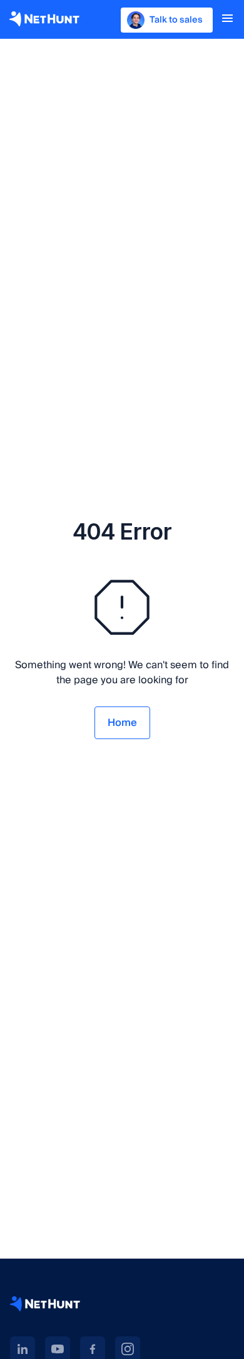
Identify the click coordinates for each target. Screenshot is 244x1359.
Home (122, 723)
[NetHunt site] (45, 1303)
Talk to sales (176, 20)
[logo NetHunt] (44, 18)
